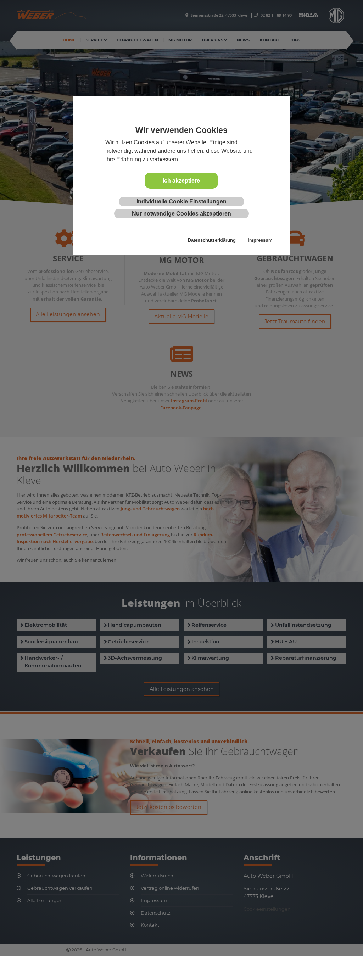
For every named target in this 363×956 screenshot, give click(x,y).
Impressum (260, 240)
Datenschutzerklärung (212, 240)
